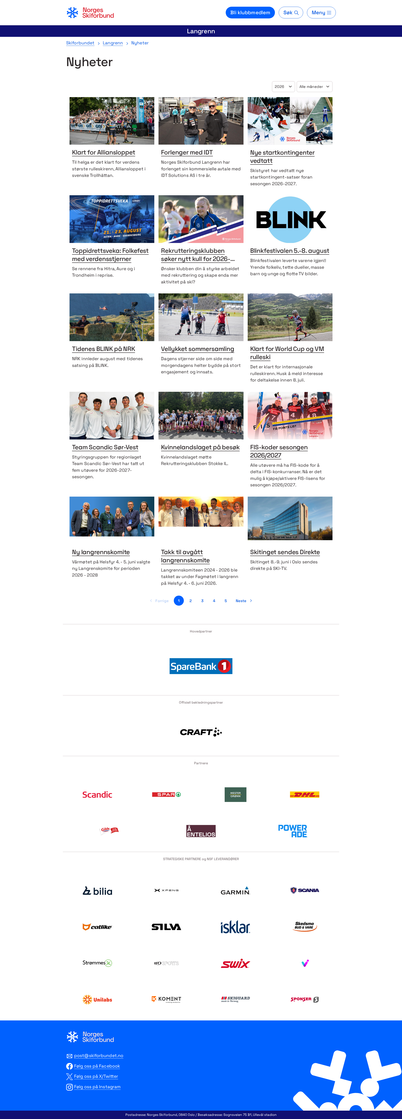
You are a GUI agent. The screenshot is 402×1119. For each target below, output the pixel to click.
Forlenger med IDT (187, 153)
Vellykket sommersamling (197, 349)
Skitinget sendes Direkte (285, 552)
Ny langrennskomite (101, 552)
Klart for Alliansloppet (103, 153)
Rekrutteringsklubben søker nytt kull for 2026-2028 (195, 259)
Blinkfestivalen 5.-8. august (289, 251)
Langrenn (201, 31)
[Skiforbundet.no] (90, 12)
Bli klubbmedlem (250, 12)
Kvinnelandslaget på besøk (200, 448)
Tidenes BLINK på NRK (103, 349)
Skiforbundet (80, 43)
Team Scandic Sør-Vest (105, 448)
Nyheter (140, 43)
